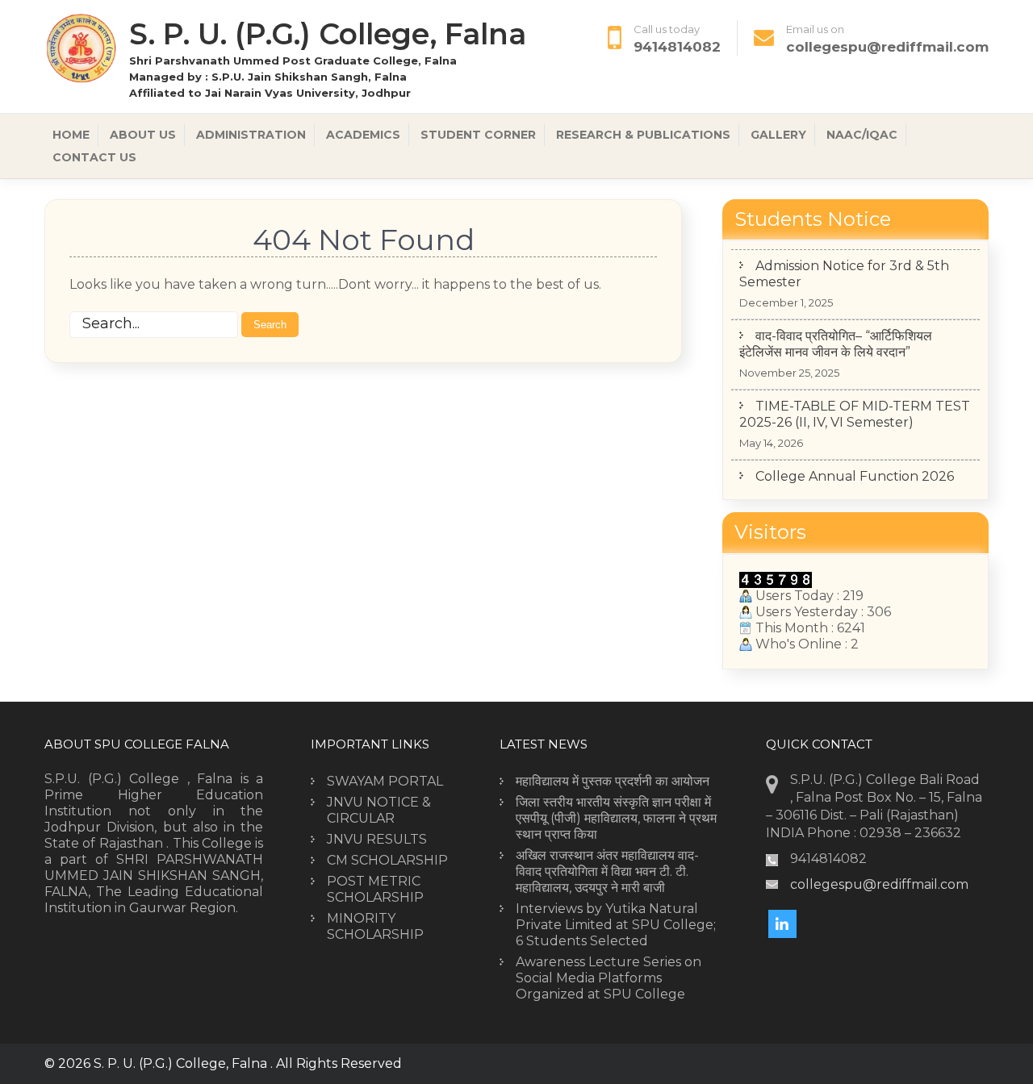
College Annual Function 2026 (854, 476)
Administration (251, 134)
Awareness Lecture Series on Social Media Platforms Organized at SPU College (608, 978)
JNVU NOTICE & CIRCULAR (379, 810)
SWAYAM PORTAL (385, 781)
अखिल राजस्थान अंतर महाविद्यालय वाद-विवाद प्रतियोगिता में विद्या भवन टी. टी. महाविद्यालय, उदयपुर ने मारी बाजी (607, 871)
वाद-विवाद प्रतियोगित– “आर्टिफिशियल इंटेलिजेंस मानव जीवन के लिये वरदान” (835, 344)
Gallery (778, 134)
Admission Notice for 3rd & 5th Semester (844, 274)
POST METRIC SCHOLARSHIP (375, 889)
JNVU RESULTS (377, 839)
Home (71, 134)
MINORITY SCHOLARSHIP (375, 926)
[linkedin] (782, 924)
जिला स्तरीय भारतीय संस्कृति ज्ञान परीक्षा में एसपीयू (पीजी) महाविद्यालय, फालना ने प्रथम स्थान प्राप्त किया (616, 818)
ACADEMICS (363, 134)
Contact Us (94, 157)
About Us (143, 134)
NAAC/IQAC (861, 134)
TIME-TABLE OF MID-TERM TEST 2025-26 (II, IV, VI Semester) (854, 414)
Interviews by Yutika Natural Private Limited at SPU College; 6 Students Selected (616, 924)
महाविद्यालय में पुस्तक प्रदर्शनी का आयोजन (612, 781)
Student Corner (478, 134)
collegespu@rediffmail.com (887, 47)
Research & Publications (643, 134)
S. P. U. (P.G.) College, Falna (327, 34)
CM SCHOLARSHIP (387, 860)
